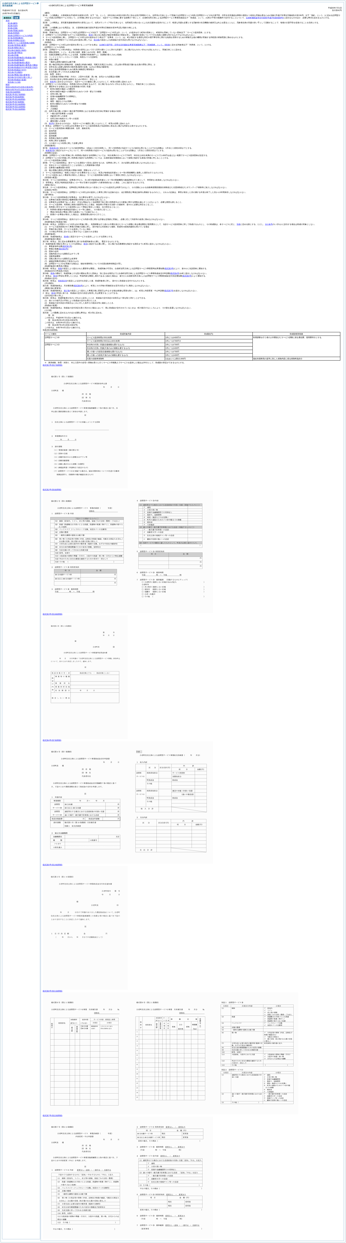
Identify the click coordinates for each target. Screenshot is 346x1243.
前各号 (53, 82)
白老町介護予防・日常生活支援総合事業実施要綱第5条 (134, 45)
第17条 (67, 291)
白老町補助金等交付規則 (265, 18)
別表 (238, 224)
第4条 (66, 236)
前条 (60, 268)
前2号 (51, 123)
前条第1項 (53, 148)
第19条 (97, 40)
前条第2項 (50, 150)
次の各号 (269, 224)
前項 (90, 35)
